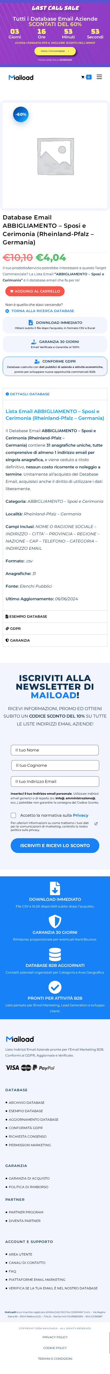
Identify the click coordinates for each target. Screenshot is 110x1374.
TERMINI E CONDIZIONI (55, 1359)
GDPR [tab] (15, 628)
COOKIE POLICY (55, 1348)
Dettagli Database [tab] (29, 394)
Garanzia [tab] (19, 640)
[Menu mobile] (97, 77)
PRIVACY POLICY (55, 1337)
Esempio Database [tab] (27, 616)
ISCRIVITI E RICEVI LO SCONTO (55, 845)
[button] (35, 291)
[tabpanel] (55, 505)
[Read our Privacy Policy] (96, 823)
